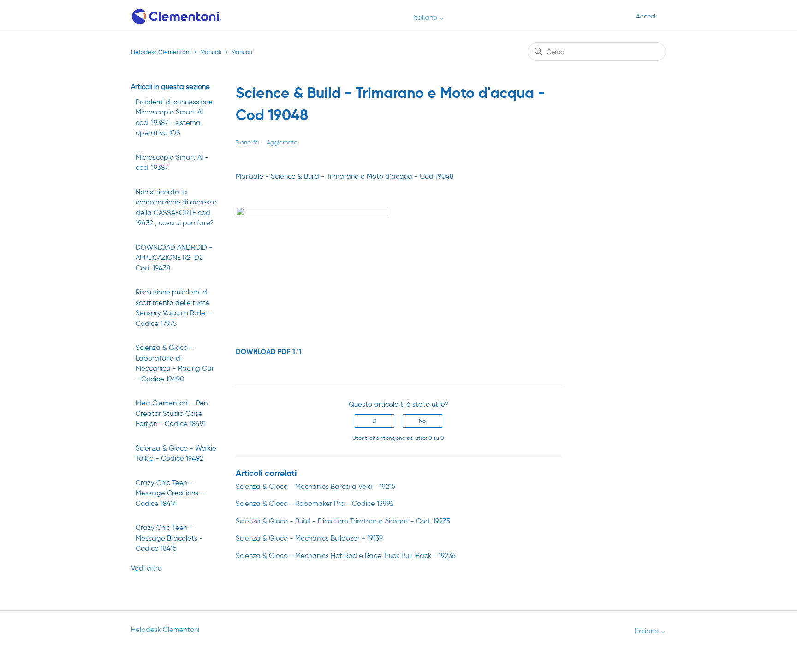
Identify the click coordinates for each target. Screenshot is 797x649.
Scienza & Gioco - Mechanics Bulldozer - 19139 (309, 538)
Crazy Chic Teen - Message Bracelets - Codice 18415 (169, 538)
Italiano (426, 18)
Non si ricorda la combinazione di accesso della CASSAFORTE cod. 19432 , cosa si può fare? (176, 208)
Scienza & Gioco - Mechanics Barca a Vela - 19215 (315, 486)
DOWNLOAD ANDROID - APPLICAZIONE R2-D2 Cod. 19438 (174, 257)
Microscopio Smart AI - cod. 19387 (172, 162)
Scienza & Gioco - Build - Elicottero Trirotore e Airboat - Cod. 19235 (343, 521)
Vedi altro (146, 568)
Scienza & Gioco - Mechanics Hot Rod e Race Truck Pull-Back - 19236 (346, 556)
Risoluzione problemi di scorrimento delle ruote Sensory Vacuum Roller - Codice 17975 (174, 308)
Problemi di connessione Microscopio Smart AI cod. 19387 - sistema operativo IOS (174, 118)
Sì (374, 420)
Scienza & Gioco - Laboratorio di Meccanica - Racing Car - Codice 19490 (175, 363)
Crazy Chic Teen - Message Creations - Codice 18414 (170, 493)
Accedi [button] (646, 16)
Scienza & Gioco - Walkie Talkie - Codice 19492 (176, 453)
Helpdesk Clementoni (160, 51)
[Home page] (177, 16)
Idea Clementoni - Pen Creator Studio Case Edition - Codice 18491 (172, 413)
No (422, 420)
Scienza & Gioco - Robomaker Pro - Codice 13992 (315, 503)
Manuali (210, 51)
